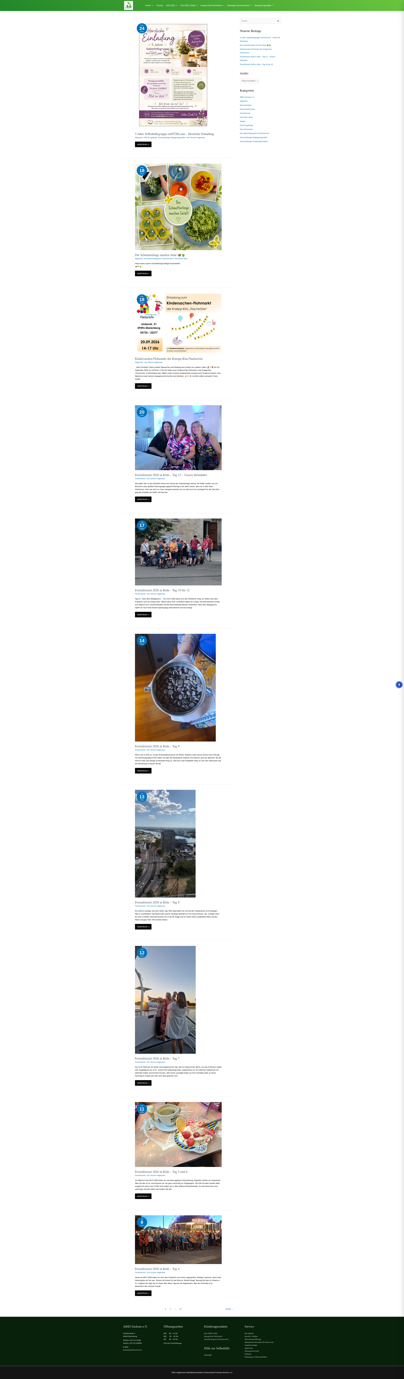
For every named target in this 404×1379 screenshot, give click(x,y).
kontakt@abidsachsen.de (132, 1350)
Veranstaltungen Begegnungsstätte (171, 138)
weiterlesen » (144, 143)
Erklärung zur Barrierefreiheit (256, 1357)
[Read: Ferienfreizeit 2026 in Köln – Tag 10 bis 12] (178, 552)
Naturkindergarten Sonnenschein (216, 1339)
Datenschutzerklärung (253, 1339)
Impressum (249, 1348)
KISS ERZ (170, 5)
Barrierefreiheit (246, 105)
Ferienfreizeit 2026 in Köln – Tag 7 (157, 1058)
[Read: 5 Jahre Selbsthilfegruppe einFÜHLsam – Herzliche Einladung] (173, 75)
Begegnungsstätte (263, 5)
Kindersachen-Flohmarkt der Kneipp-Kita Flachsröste (169, 358)
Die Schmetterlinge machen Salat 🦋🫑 (160, 255)
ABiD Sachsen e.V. (247, 97)
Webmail (248, 1354)
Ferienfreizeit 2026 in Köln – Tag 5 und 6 (161, 1171)
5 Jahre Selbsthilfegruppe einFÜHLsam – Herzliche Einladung (174, 134)
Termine (159, 5)
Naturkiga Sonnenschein (238, 5)
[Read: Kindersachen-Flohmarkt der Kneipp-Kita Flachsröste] (178, 323)
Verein (148, 5)
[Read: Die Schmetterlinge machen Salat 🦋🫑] (178, 207)
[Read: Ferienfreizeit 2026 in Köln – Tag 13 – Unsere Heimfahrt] (178, 438)
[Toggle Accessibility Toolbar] (399, 684)
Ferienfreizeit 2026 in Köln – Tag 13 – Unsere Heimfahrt (171, 475)
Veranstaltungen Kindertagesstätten (254, 141)
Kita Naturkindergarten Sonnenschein (158, 259)
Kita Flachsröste (246, 129)
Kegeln (242, 121)
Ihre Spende (249, 1333)
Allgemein (139, 138)
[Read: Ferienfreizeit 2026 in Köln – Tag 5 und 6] (178, 1134)
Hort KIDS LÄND (187, 5)
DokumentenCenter (247, 109)
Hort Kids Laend (246, 117)
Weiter (230, 1309)
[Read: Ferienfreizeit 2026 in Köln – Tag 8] (165, 844)
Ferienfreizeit (140, 479)
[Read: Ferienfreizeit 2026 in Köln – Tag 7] (165, 1000)
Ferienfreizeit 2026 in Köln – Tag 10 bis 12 (162, 590)
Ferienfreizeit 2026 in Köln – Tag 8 (157, 902)
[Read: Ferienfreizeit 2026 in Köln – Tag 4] (178, 1240)
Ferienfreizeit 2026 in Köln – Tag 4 (157, 1269)
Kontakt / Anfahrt (251, 1336)
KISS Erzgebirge (150, 138)
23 (180, 1309)
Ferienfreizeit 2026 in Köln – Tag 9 (157, 746)
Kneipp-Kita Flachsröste (211, 5)
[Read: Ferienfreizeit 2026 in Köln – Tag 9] (175, 688)
